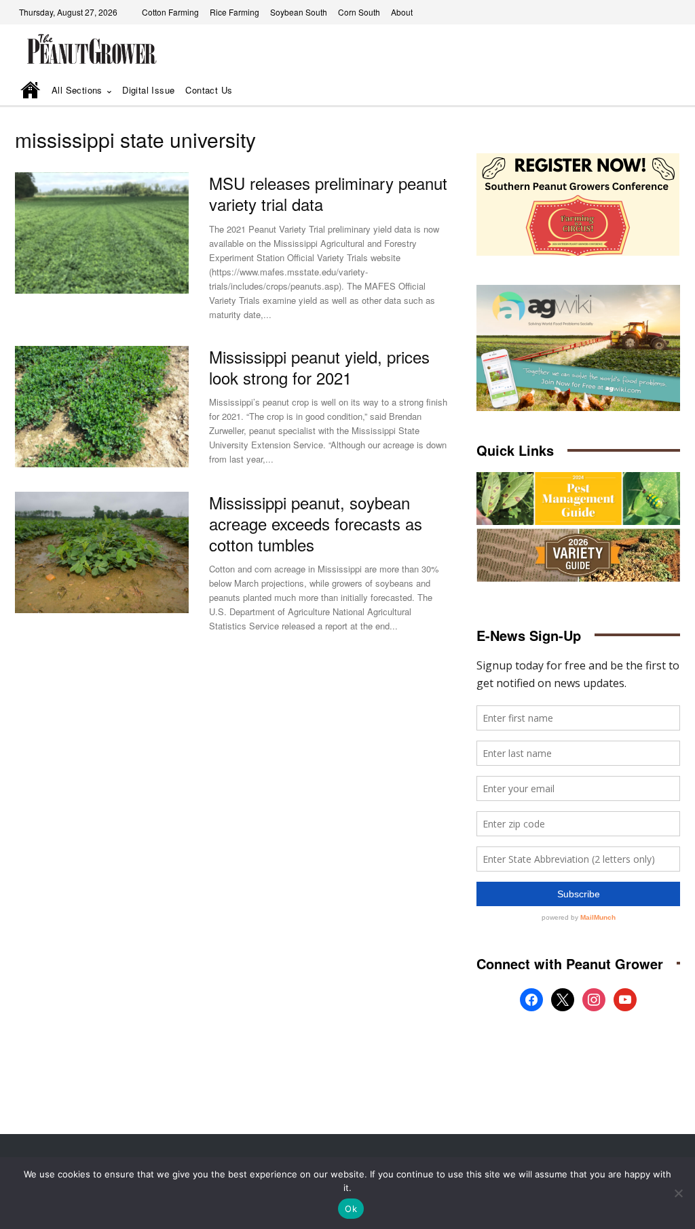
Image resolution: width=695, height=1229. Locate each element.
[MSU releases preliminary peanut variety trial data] (102, 233)
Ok (351, 1208)
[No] (678, 1193)
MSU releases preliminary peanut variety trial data (328, 193)
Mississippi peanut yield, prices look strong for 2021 (319, 367)
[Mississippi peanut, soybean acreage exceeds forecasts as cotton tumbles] (102, 552)
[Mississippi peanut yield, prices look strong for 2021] (102, 406)
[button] (651, 91)
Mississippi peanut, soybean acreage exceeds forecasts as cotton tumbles (315, 523)
